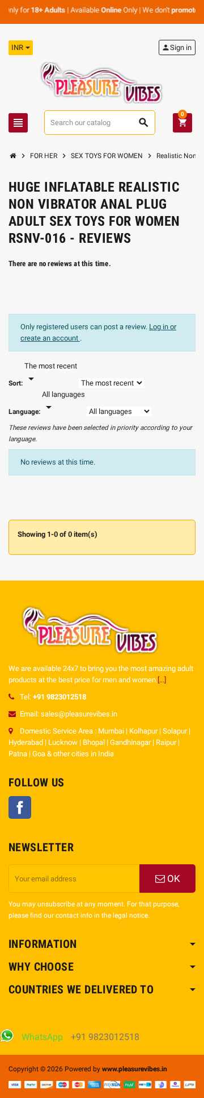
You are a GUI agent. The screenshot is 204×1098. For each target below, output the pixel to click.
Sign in (177, 47)
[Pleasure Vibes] (102, 82)
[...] (162, 680)
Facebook (19, 807)
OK (172, 878)
